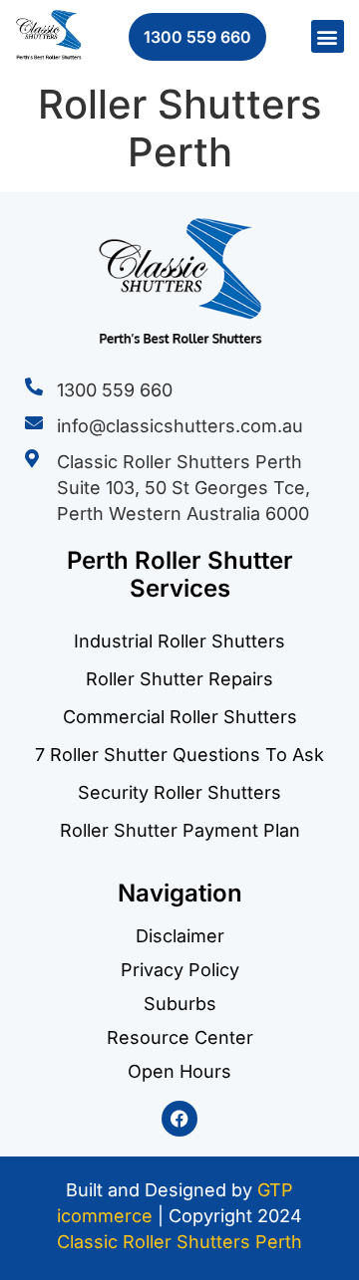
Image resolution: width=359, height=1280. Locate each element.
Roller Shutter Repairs (179, 678)
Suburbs (180, 1004)
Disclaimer (180, 936)
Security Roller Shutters (179, 792)
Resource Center (180, 1038)
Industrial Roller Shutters (179, 641)
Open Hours (179, 1072)
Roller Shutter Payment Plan (180, 830)
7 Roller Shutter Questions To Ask (179, 754)
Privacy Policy (180, 970)
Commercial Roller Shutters (180, 716)
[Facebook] (179, 1119)
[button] (327, 36)
